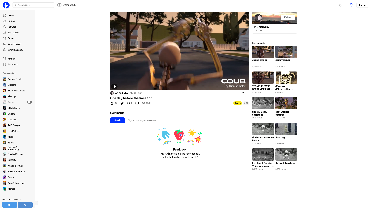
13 (246, 103)
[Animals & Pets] (17, 79)
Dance (238, 103)
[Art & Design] (17, 125)
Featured (12, 26)
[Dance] (17, 177)
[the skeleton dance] (286, 159)
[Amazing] (286, 134)
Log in (362, 5)
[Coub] (6, 5)
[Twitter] (9, 205)
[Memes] (17, 189)
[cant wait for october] (286, 108)
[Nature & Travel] (17, 166)
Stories (11, 38)
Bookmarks (13, 64)
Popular (11, 20)
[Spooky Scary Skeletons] (263, 108)
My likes (11, 58)
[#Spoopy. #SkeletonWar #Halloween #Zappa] (286, 83)
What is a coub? (15, 49)
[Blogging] (17, 85)
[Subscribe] (29, 102)
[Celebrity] (17, 160)
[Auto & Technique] (17, 183)
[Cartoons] (17, 119)
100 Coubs (258, 30)
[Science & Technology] (17, 148)
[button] (114, 86)
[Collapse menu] (36, 203)
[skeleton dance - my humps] (263, 134)
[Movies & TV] (17, 108)
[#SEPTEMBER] (263, 57)
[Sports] (17, 142)
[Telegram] (25, 205)
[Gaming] (17, 114)
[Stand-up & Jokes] (17, 90)
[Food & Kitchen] (17, 154)
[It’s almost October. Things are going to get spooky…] (263, 159)
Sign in (117, 120)
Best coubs (13, 32)
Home (11, 15)
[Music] (17, 137)
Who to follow (14, 44)
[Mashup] (17, 96)
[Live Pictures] (17, 131)
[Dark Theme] (341, 5)
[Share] (243, 93)
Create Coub (69, 4)
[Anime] (17, 102)
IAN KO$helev (121, 93)
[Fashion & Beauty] (17, 171)
